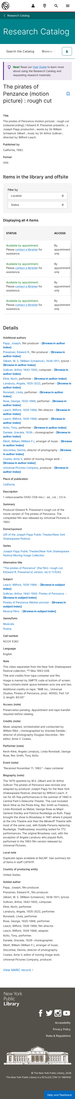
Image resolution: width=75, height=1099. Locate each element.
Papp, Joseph (12, 343)
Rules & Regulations (58, 1035)
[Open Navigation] (67, 6)
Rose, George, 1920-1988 (19, 401)
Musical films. (11, 611)
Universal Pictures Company (20, 467)
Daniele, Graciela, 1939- (18, 432)
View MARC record (17, 970)
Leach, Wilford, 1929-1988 (20, 409)
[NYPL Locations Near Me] (44, 6)
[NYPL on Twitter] (49, 1013)
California (9, 484)
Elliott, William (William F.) (18, 441)
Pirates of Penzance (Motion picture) (26, 602)
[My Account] (33, 6)
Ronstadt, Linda (13, 392)
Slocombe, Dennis (14, 450)
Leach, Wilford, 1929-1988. (20, 584)
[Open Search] (56, 6)
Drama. (7, 628)
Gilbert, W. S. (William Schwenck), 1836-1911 (31, 360)
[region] (37, 270)
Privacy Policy (62, 1029)
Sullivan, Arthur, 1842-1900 (20, 369)
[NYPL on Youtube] (67, 1013)
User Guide (40, 67)
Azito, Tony (10, 427)
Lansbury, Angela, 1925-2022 (21, 383)
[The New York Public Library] (5, 6)
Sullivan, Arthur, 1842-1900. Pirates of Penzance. (34, 593)
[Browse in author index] (19, 365)
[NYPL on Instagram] (58, 1013)
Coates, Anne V (12, 458)
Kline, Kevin (10, 378)
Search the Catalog (20, 51)
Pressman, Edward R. (16, 352)
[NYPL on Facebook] (41, 1013)
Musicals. (9, 623)
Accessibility (63, 1022)
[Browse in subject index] (20, 597)
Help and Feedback (59, 1095)
